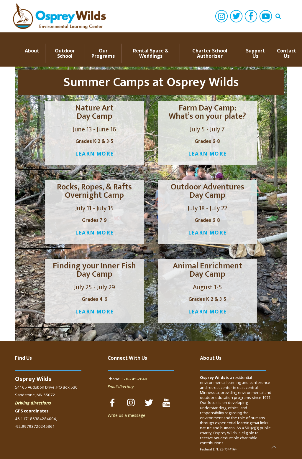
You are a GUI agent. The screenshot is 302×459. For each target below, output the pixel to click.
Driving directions (33, 403)
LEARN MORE (94, 153)
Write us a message (126, 415)
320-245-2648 (134, 379)
